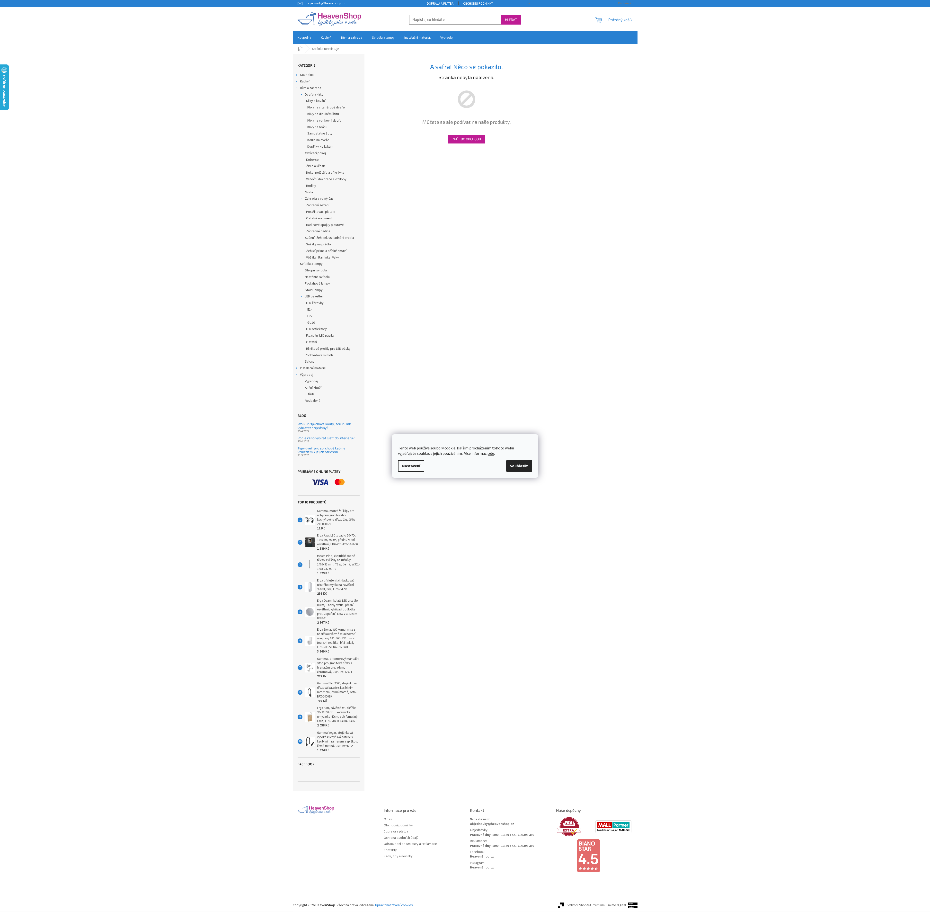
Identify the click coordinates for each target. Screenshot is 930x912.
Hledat (511, 20)
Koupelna (307, 74)
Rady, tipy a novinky (398, 856)
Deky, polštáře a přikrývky (325, 172)
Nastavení (411, 466)
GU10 (311, 322)
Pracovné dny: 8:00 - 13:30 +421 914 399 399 (502, 835)
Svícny (309, 361)
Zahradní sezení (317, 205)
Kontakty (390, 850)
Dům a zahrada (310, 88)
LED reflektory (316, 329)
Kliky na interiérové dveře (326, 107)
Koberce (312, 159)
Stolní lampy (314, 290)
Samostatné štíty (319, 133)
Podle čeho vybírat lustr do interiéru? (326, 438)
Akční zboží (313, 387)
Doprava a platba (440, 3)
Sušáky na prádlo (318, 244)
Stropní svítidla (316, 270)
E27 (309, 316)
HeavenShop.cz (482, 856)
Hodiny (311, 185)
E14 (309, 309)
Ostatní (311, 342)
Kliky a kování (316, 100)
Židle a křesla (316, 166)
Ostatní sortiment (319, 218)
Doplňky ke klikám (320, 146)
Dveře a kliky (314, 94)
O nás (388, 819)
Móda (309, 192)
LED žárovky (315, 303)
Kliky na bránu (317, 127)
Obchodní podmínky (478, 3)
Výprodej (306, 374)
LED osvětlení (314, 296)
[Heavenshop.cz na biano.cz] (594, 856)
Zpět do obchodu (466, 139)
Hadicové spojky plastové (325, 225)
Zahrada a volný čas (319, 198)
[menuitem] (304, 37)
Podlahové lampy (317, 283)
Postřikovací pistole (320, 211)
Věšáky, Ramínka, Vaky (322, 257)
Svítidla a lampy (311, 263)
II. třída (310, 394)
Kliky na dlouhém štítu (323, 114)
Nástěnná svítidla (317, 277)
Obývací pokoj (315, 153)
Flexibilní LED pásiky (320, 335)
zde (491, 453)
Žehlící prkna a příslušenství (326, 251)
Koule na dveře (318, 140)
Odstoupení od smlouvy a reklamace (410, 844)
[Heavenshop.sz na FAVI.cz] (575, 826)
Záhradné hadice (318, 231)
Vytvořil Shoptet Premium (586, 905)
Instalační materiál (313, 368)
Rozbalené (312, 400)
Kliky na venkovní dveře (324, 120)
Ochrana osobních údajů (401, 838)
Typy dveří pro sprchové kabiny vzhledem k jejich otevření (321, 450)
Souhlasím (519, 466)
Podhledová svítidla (319, 355)
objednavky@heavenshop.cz (492, 824)
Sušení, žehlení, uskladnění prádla (329, 237)
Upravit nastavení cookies (394, 905)
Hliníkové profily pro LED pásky (328, 348)
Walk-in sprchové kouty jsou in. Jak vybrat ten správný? (324, 425)
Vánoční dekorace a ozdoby (326, 179)
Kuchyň (305, 81)
